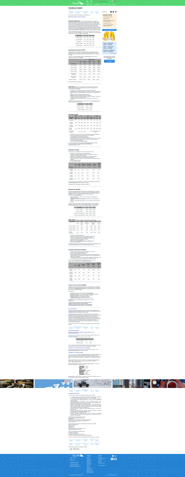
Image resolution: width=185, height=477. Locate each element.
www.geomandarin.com (77, 195)
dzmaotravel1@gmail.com (75, 244)
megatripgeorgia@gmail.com (73, 182)
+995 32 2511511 (90, 346)
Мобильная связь (101, 463)
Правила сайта (72, 460)
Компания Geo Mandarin (74, 189)
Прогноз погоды (90, 468)
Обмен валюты (107, 18)
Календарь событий (102, 465)
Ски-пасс (88, 458)
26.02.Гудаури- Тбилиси (108, 16)
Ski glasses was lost (107, 23)
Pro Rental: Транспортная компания (77, 249)
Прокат (88, 465)
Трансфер (88, 461)
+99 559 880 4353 (88, 142)
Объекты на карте (90, 471)
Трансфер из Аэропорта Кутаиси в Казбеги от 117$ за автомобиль (80, 305)
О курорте (88, 457)
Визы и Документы (101, 458)
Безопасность (89, 463)
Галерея (88, 467)
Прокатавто (92, 12)
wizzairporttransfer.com (73, 350)
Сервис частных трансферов (77, 285)
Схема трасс (89, 459)
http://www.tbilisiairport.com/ (73, 333)
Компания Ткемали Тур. (74, 21)
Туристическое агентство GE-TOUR (76, 50)
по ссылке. (89, 261)
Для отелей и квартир (74, 465)
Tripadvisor (81, 57)
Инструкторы (89, 464)
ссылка (69, 324)
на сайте (92, 287)
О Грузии (99, 457)
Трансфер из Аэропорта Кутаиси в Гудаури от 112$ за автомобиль (80, 304)
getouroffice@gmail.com (88, 56)
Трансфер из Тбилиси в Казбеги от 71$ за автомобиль (78, 303)
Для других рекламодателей (75, 466)
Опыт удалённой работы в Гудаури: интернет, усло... (108, 25)
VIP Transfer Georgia (73, 114)
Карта (109, 4)
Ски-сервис (89, 466)
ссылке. (80, 101)
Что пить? (100, 459)
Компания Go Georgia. (73, 150)
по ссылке (76, 29)
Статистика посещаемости (74, 464)
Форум (114, 4)
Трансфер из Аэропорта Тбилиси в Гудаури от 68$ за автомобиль (80, 302)
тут (88, 407)
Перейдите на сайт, (71, 299)
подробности (77, 397)
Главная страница (73, 457)
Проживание (89, 460)
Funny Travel (71, 86)
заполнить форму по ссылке (75, 144)
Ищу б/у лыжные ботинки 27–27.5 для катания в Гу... (109, 21)
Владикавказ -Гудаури (86, 12)
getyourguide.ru (78, 88)
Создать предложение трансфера (109, 61)
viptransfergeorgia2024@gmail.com (86, 143)
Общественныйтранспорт (78, 12)
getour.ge (82, 56)
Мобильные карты (90, 472)
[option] (53, 383)
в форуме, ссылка (80, 310)
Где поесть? (100, 460)
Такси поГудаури (97, 12)
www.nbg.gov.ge (112, 53)
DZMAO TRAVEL (71, 220)
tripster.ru (73, 88)
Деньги (99, 461)
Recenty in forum (107, 15)
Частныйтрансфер (71, 12)
